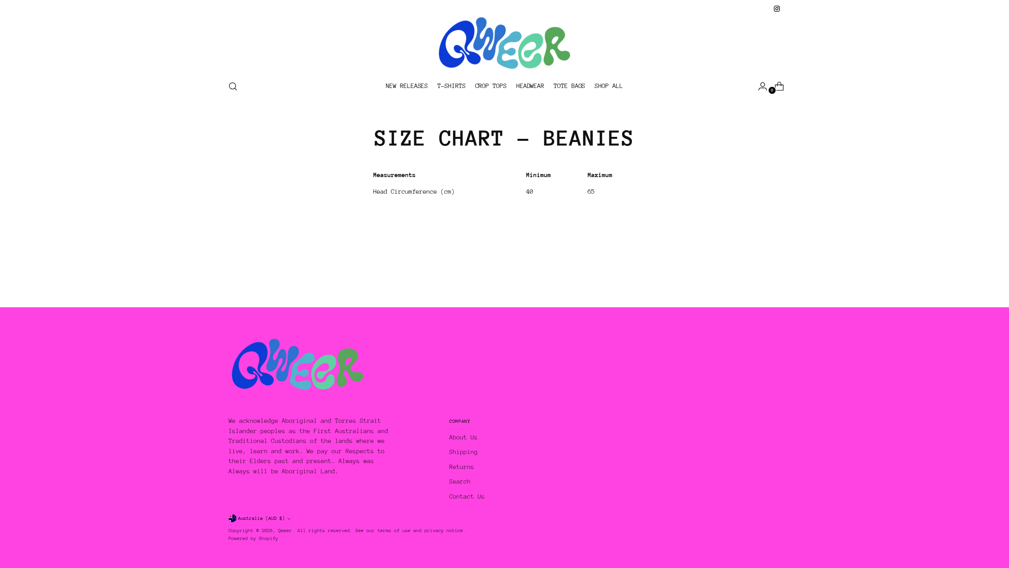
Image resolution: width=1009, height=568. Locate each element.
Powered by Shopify (253, 538)
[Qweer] (504, 43)
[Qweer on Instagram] (776, 8)
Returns (461, 467)
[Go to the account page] (759, 86)
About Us (463, 437)
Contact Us (467, 496)
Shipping (463, 452)
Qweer (285, 530)
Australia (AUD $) (261, 518)
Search (460, 481)
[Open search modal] (233, 86)
